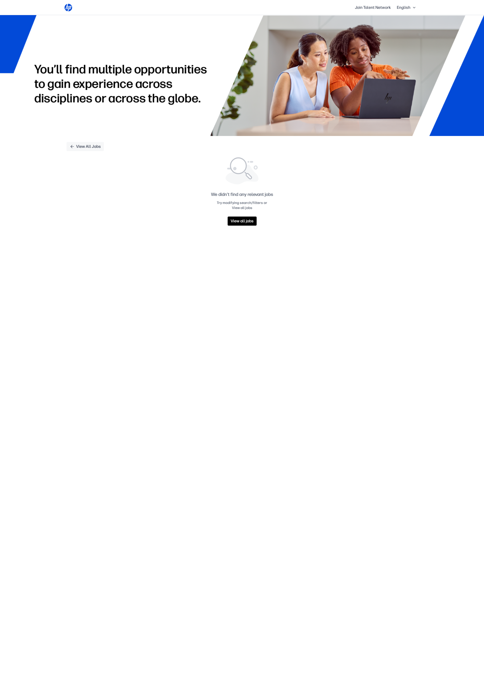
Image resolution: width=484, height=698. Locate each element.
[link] (68, 7)
